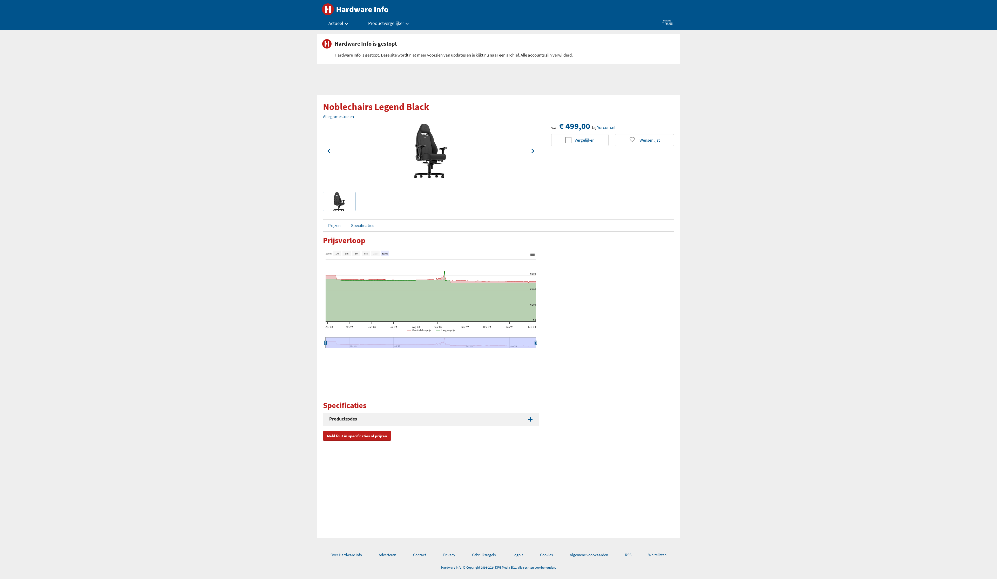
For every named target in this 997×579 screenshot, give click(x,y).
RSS (628, 554)
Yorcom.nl (606, 127)
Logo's (518, 554)
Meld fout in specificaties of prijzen (357, 435)
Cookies (546, 554)
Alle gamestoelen (338, 116)
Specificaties (362, 225)
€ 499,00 (574, 126)
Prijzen (334, 225)
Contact (419, 554)
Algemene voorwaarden (589, 554)
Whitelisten (657, 554)
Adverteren (387, 554)
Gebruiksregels (484, 554)
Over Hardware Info (346, 554)
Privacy (449, 554)
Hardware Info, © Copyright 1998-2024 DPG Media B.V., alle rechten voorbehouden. (498, 567)
